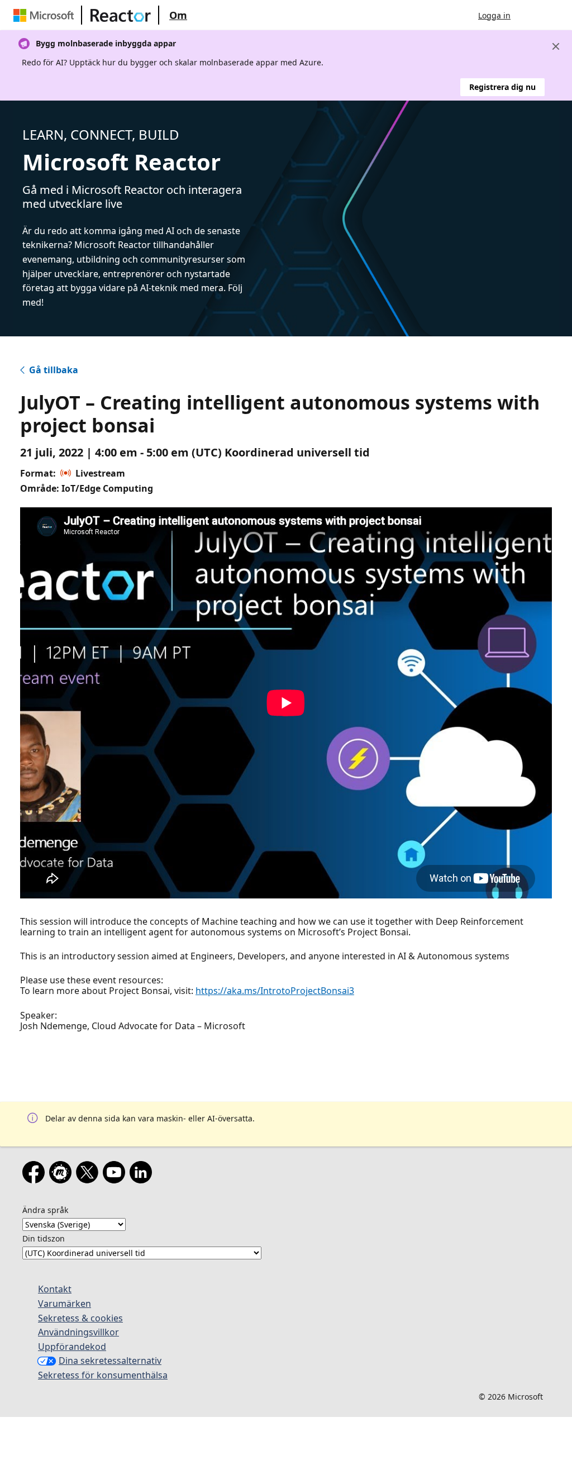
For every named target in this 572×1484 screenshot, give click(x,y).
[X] (89, 1174)
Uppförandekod (72, 1346)
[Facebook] (35, 1174)
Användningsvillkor (78, 1332)
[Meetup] (62, 1174)
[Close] (556, 46)
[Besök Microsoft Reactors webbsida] (120, 15)
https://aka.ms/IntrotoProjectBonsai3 (275, 990)
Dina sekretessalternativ (110, 1360)
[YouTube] (116, 1174)
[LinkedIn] (143, 1174)
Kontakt (55, 1289)
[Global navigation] (530, 15)
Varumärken (64, 1303)
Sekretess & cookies (80, 1318)
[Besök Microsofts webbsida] (45, 15)
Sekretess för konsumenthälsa (103, 1375)
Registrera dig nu (502, 87)
